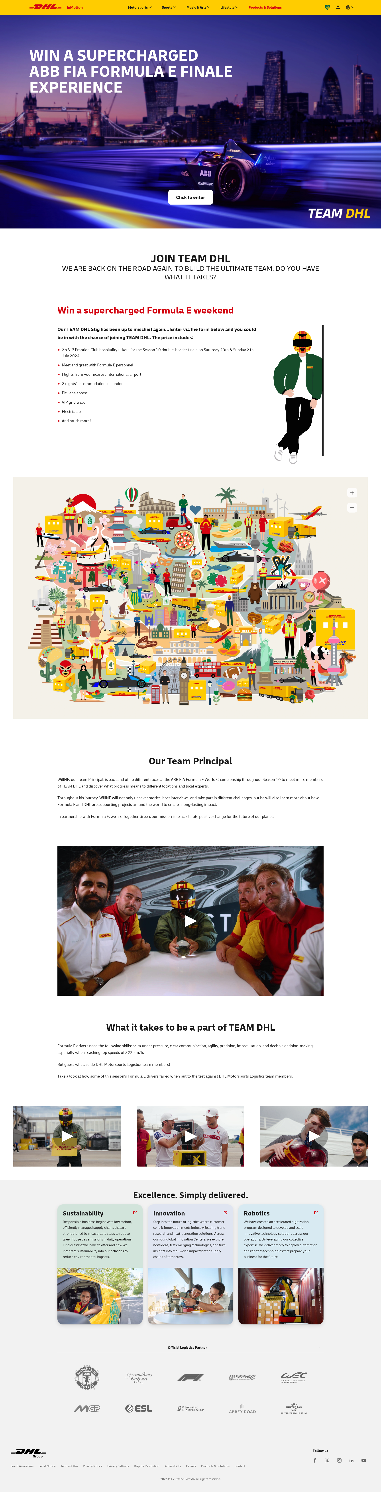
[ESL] (139, 1408)
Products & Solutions (215, 1466)
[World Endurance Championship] (294, 1377)
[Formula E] (242, 1377)
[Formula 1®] (190, 1377)
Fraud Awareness (22, 1466)
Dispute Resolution (146, 1466)
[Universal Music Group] (294, 1408)
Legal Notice (47, 1466)
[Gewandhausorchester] (139, 1377)
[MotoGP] (87, 1408)
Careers (191, 1466)
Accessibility (173, 1466)
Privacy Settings (118, 1466)
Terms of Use (69, 1466)
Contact (240, 1466)
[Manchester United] (87, 1377)
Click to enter (190, 197)
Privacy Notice (92, 1466)
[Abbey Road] (242, 1408)
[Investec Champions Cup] (190, 1408)
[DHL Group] (28, 1456)
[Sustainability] (327, 7)
